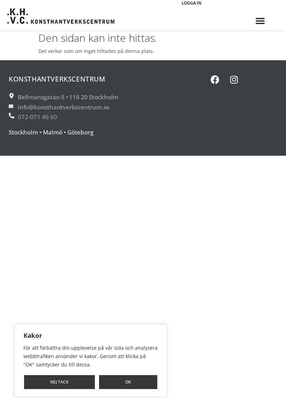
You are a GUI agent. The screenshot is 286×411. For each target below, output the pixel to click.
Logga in (191, 3)
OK (128, 382)
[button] (260, 20)
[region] (90, 360)
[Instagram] (234, 79)
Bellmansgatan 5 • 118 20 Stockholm (68, 97)
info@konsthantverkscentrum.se (64, 107)
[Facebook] (215, 79)
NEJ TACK (59, 382)
